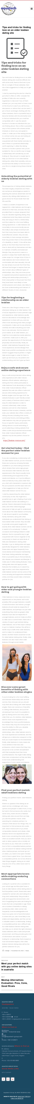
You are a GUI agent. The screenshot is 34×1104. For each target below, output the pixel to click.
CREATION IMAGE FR (17, 1098)
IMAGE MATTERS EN (24, 1096)
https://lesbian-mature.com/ (14, 440)
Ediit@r (7, 951)
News (27, 951)
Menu (32, 9)
